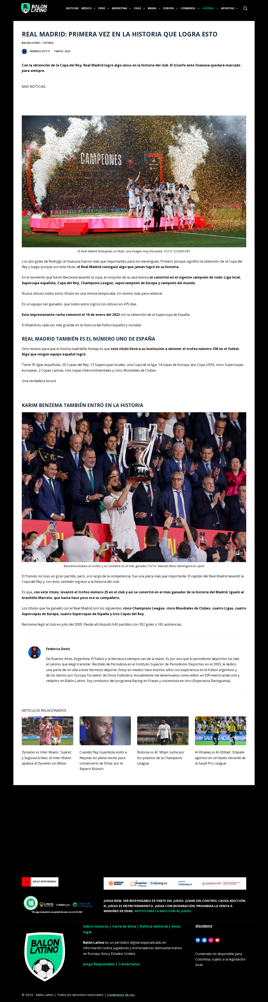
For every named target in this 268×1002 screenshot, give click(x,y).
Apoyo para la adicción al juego (162, 911)
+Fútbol (208, 8)
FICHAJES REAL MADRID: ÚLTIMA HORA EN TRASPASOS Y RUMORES (75, 97)
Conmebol (188, 8)
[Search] (245, 8)
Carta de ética (124, 926)
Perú (101, 8)
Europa (168, 8)
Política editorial (154, 926)
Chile (137, 8)
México (86, 8)
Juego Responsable (99, 964)
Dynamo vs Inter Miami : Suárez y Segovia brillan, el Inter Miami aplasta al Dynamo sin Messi (46, 758)
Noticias (72, 8)
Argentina (119, 8)
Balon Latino (31, 43)
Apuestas (227, 8)
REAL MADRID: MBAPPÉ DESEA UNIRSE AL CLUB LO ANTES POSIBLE (75, 107)
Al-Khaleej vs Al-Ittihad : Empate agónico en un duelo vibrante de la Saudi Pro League (220, 758)
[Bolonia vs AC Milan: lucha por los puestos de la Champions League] (163, 730)
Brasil (152, 8)
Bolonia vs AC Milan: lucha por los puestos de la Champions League (160, 758)
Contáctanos (129, 964)
